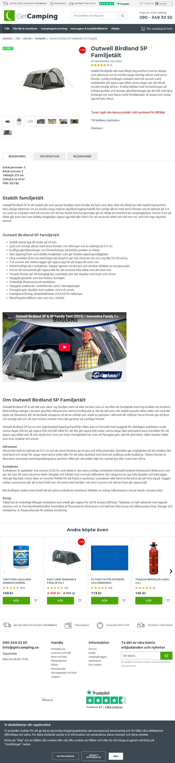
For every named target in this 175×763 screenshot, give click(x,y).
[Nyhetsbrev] (166, 656)
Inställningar (65, 756)
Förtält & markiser (25, 28)
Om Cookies (95, 664)
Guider (92, 653)
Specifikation (49, 156)
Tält (7, 28)
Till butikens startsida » (105, 120)
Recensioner (82, 156)
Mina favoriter (58, 668)
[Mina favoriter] (141, 3)
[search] (122, 15)
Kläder (115, 28)
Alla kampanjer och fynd (64, 672)
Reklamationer (59, 660)
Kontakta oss (58, 649)
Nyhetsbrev (95, 660)
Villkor (54, 664)
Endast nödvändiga (93, 756)
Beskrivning (17, 156)
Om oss (93, 649)
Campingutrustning (54, 28)
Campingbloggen (98, 656)
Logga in (148, 3)
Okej (116, 756)
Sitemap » (97, 128)
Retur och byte (59, 656)
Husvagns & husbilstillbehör (89, 28)
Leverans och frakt (61, 653)
